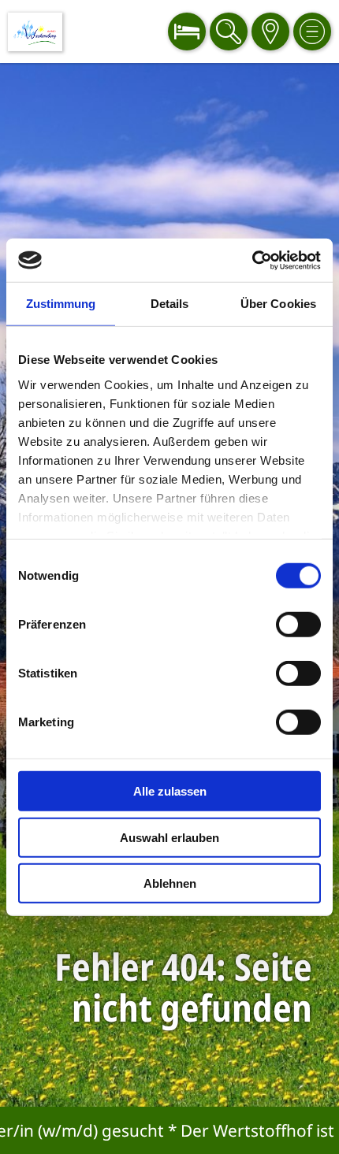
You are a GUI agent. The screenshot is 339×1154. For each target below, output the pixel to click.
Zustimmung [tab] (61, 303)
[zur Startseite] (35, 32)
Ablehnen (169, 883)
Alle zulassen (170, 791)
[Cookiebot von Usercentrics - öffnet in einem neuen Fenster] (252, 260)
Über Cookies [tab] (278, 303)
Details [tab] (170, 303)
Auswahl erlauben (169, 837)
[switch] (298, 624)
